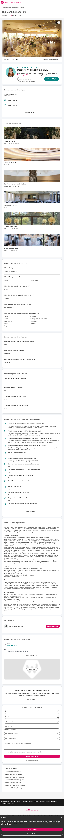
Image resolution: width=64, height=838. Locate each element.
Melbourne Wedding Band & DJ (14, 782)
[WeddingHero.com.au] (10, 2)
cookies (7, 824)
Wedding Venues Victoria (30, 801)
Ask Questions (30, 511)
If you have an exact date (27, 81)
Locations (50, 815)
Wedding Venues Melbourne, (11, 7)
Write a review (31, 699)
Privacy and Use (34, 815)
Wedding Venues (16, 801)
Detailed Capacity (30, 112)
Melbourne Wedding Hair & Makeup (15, 785)
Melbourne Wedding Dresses (13, 774)
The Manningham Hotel (16, 626)
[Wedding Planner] (11, 74)
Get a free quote (33, 756)
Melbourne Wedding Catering (13, 788)
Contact (25, 815)
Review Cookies (31, 834)
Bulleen (22, 7)
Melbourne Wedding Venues (13, 771)
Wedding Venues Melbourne (48, 801)
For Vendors (10, 815)
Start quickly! (51, 79)
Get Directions (30, 655)
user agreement (23, 752)
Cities (56, 815)
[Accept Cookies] (62, 817)
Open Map (32, 669)
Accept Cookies (32, 829)
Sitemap (43, 815)
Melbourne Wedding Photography (14, 777)
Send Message (53, 626)
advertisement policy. (36, 752)
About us (18, 815)
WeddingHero (5, 801)
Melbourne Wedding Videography (14, 779)
